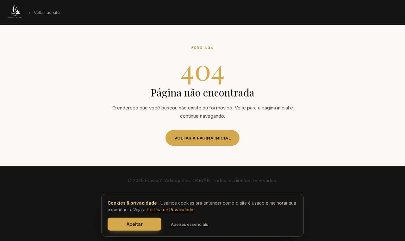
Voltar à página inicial (202, 137)
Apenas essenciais (189, 224)
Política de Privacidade (170, 209)
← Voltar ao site (44, 12)
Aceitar (135, 224)
